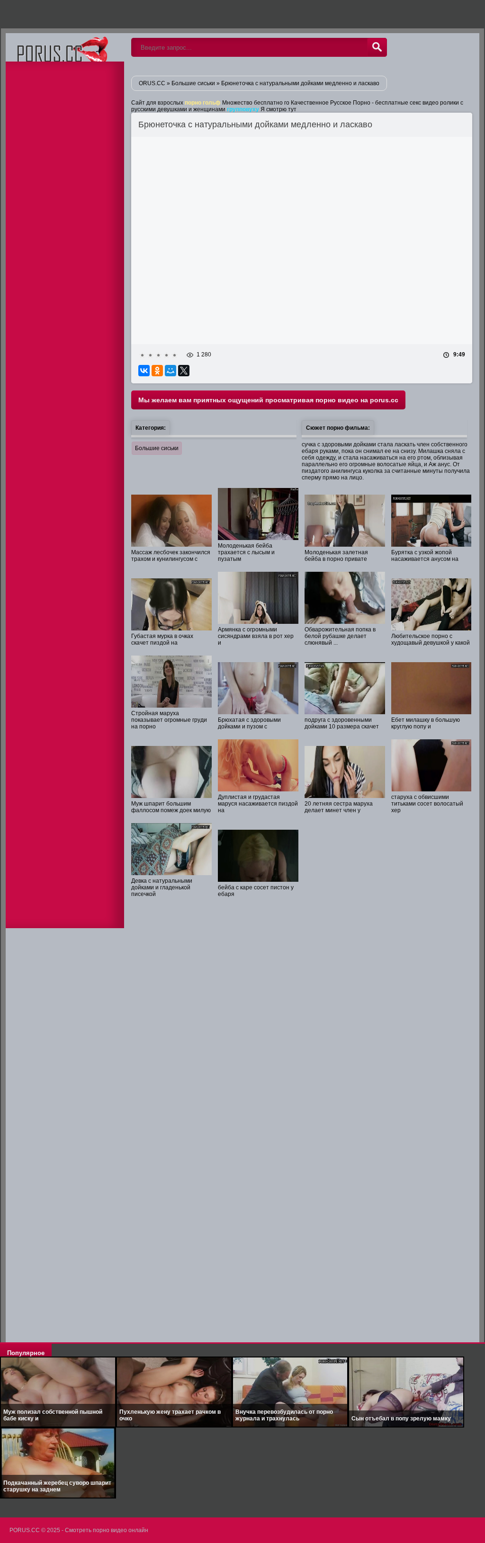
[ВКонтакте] (144, 370)
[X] (183, 370)
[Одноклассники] (157, 370)
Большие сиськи (157, 448)
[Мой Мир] (170, 370)
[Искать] (377, 47)
